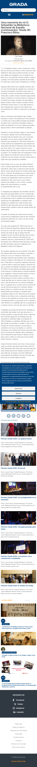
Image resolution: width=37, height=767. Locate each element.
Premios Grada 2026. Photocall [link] (13, 468)
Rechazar (18, 393)
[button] (9, 15)
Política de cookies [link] (11, 401)
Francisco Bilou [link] (18, 61)
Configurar (19, 398)
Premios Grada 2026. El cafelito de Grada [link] (17, 586)
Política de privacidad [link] (24, 401)
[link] (18, 4)
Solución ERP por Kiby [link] (18, 761)
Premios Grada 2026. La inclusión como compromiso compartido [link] (16, 557)
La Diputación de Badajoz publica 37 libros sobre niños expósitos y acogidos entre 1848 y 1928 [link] (17, 627)
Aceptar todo (18, 388)
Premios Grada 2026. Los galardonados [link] (16, 439)
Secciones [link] (28, 61)
